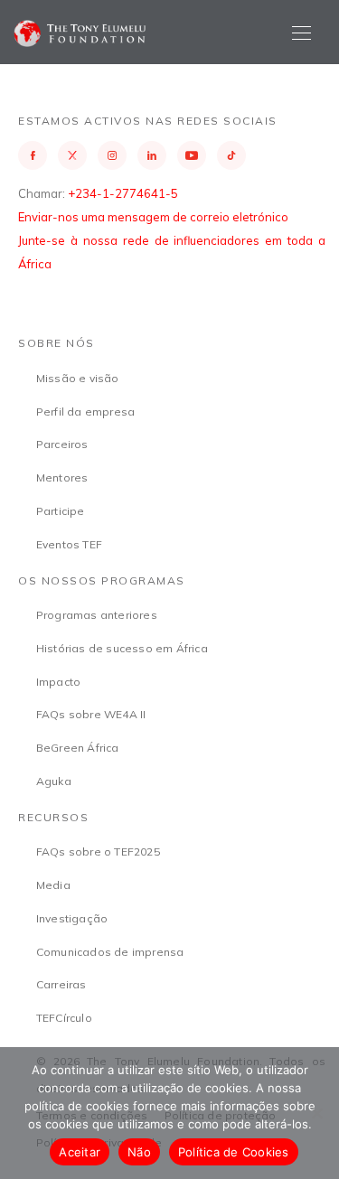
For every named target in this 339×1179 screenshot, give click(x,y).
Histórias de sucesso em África (122, 648)
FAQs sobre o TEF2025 (98, 851)
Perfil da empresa (85, 411)
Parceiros (62, 444)
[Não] (316, 1113)
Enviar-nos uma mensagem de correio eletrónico (153, 217)
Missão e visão (77, 378)
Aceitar (79, 1152)
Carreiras (61, 984)
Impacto (58, 681)
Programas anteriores (96, 615)
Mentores (62, 477)
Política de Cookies (233, 1152)
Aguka (53, 781)
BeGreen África (77, 747)
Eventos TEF (69, 544)
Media (53, 885)
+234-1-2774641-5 (123, 193)
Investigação (72, 918)
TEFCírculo (64, 1018)
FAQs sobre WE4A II (91, 714)
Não (139, 1152)
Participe (60, 511)
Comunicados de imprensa (110, 952)
